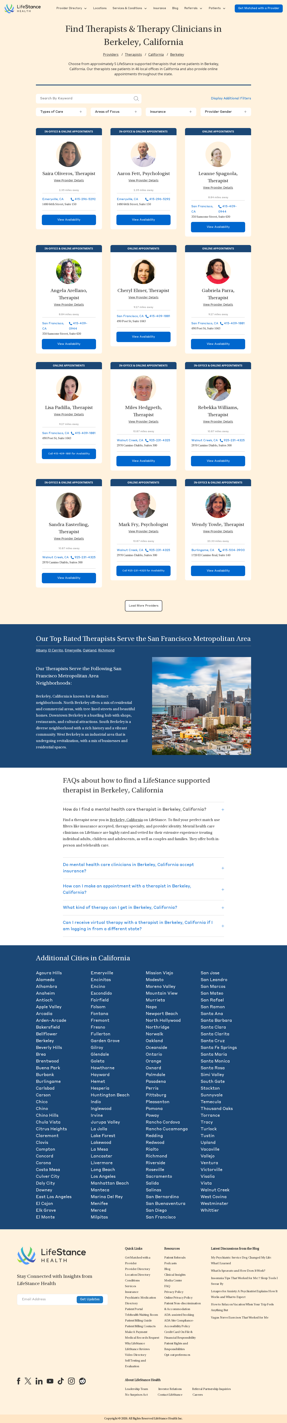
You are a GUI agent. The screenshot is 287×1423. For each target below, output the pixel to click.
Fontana (99, 1014)
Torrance (210, 1116)
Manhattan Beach (110, 1183)
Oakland (89, 650)
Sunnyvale (212, 1095)
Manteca (100, 1190)
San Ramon (213, 1007)
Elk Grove (46, 1211)
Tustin (208, 1136)
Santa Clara (213, 1027)
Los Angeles (103, 1177)
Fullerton (100, 1034)
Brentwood (47, 1061)
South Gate (213, 1082)
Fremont (100, 1021)
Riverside (155, 1163)
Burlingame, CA (202, 550)
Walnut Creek (215, 1190)
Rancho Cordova (163, 1122)
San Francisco (161, 1217)
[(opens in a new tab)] (18, 1381)
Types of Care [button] (61, 112)
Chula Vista (48, 1122)
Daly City (45, 1183)
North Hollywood (163, 1021)
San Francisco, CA (130, 316)
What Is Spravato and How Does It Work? (238, 1271)
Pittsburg (156, 1095)
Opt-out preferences (177, 1355)
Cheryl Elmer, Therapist (143, 291)
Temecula (211, 1102)
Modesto (155, 980)
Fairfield (100, 1000)
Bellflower (46, 1034)
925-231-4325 (159, 440)
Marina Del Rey (107, 1197)
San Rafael (212, 1000)
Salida (152, 1183)
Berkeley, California (126, 820)
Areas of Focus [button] (116, 112)
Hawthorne (103, 1068)
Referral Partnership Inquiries (211, 1389)
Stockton (210, 1088)
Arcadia (44, 1014)
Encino (98, 987)
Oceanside (156, 1048)
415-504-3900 (233, 550)
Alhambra (46, 987)
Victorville (211, 1170)
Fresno (98, 1027)
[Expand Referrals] (200, 8)
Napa (151, 1007)
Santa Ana (212, 1014)
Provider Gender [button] (226, 112)
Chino (42, 1109)
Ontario (154, 1055)
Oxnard (153, 1068)
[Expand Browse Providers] (85, 8)
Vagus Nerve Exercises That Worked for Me (239, 1317)
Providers (111, 54)
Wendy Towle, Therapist (218, 525)
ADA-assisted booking (179, 1315)
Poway (152, 1116)
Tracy (207, 1122)
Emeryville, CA (53, 199)
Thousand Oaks (217, 1109)
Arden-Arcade (51, 1021)
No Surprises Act (136, 1395)
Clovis (42, 1143)
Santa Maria (214, 1055)
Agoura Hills (49, 973)
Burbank (45, 1075)
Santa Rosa (213, 1068)
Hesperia (100, 1088)
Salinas (153, 1190)
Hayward (100, 1075)
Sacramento (159, 1177)
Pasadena (156, 1082)
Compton (45, 1149)
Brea (41, 1055)
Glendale (100, 1055)
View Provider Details (69, 180)
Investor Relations (170, 1389)
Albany (41, 650)
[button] (68, 8)
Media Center (173, 1280)
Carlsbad (45, 1088)
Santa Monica (215, 1061)
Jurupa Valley (105, 1122)
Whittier (210, 1211)
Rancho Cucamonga (167, 1129)
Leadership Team (136, 1389)
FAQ (167, 1286)
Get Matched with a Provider (258, 8)
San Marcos (213, 987)
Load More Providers (143, 605)
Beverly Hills (49, 1048)
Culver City (47, 1177)
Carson (43, 1095)
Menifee (99, 1204)
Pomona (154, 1109)
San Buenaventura (165, 1204)
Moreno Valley (160, 987)
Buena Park (48, 1068)
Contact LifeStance (170, 1395)
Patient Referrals (175, 1257)
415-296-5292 (85, 199)
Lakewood (101, 1143)
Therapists (133, 54)
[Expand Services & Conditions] (145, 8)
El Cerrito (55, 650)
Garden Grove (105, 1041)
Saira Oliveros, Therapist (68, 174)
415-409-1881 (159, 316)
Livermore (102, 1163)
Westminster (214, 1204)
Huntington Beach (110, 1095)
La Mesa (99, 1149)
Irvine (97, 1116)
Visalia (208, 1177)
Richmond (106, 650)
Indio (96, 1102)
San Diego (156, 1211)
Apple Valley (49, 1007)
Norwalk (154, 1034)
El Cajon (44, 1204)
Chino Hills (47, 1116)
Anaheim (45, 993)
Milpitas (99, 1217)
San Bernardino (162, 1197)
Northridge (157, 1027)
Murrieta (155, 1000)
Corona (43, 1163)
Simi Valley (212, 1075)
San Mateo (212, 993)
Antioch (44, 1000)
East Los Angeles (54, 1197)
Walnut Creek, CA (130, 440)
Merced (98, 1211)
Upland (208, 1143)
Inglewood (101, 1109)
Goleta (98, 1061)
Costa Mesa (48, 1170)
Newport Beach (162, 1014)
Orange (153, 1061)
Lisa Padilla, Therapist (69, 408)
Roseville (155, 1170)
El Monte (45, 1217)
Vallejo (208, 1156)
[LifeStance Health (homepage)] (22, 8)
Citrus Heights (51, 1129)
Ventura (209, 1163)
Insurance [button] (171, 112)
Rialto (152, 1149)
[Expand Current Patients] (223, 8)
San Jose (210, 973)
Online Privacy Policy (178, 1297)
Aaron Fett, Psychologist (143, 174)
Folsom (98, 1007)
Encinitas (101, 980)
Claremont (47, 1136)
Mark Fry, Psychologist (143, 525)
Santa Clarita (215, 1034)
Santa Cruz (213, 1041)
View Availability (68, 220)
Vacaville (210, 1149)
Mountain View (162, 993)
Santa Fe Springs (219, 1048)
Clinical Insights (175, 1275)
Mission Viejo (159, 973)
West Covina (214, 1197)
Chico (42, 1102)
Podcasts (170, 1263)
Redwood (155, 1143)
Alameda (45, 980)
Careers (197, 1395)
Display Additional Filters (231, 98)
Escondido (101, 993)
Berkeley (177, 54)
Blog (167, 1269)
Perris (152, 1088)
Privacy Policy (173, 1292)
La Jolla (99, 1129)
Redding (154, 1136)
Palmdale (155, 1075)
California (156, 54)
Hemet (98, 1082)
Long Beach (103, 1170)
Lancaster (101, 1156)
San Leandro (214, 980)
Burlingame (48, 1082)
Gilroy (97, 1048)
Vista (206, 1183)
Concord (44, 1156)
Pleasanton (158, 1102)
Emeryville (73, 650)
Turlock (209, 1129)
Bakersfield (48, 1027)
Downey (44, 1190)
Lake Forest (103, 1136)
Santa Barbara (216, 1021)
